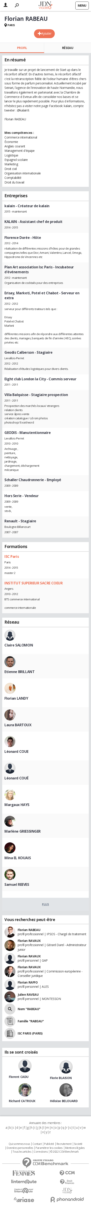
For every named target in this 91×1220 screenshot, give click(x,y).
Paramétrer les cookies (49, 1148)
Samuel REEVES (16, 884)
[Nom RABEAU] (9, 1009)
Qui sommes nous (19, 1144)
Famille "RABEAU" (31, 1021)
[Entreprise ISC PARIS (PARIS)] (9, 1033)
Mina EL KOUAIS (17, 857)
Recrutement (64, 1144)
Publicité (49, 1144)
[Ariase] (24, 1199)
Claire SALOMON (18, 645)
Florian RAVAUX (29, 941)
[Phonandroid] (67, 1199)
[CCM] (67, 1173)
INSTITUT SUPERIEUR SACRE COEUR (33, 583)
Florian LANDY (16, 698)
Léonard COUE (16, 751)
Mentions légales (75, 1148)
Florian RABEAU (29, 930)
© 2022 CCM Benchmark (64, 1151)
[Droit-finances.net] (67, 1182)
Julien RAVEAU (28, 994)
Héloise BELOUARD (64, 1101)
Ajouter (46, 33)
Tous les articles (22, 1151)
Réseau (67, 48)
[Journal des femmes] (24, 1173)
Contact (37, 1144)
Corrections (40, 1151)
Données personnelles (20, 1148)
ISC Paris (11, 556)
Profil (22, 48)
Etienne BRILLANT (19, 671)
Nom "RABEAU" (29, 1009)
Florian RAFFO (28, 982)
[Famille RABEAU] (9, 1021)
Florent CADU (18, 1077)
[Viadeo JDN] (67, 1190)
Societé (78, 1144)
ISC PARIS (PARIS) (30, 1033)
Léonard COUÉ (16, 778)
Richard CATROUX (22, 1101)
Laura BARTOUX (18, 724)
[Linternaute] (24, 1182)
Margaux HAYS (16, 804)
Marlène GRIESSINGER (22, 831)
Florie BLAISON (61, 1078)
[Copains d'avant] (24, 1190)
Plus (45, 904)
